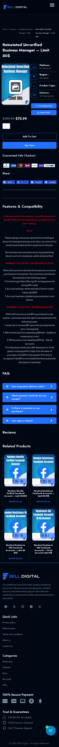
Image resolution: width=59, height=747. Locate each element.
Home (4, 29)
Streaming (7, 661)
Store (4, 673)
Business (13, 29)
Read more (48, 536)
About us (6, 640)
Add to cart (29, 136)
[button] (52, 5)
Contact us (7, 646)
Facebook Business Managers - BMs (26, 31)
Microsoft (6, 679)
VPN (4, 685)
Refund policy (8, 628)
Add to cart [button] (19, 481)
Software (6, 667)
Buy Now (29, 145)
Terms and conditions (12, 634)
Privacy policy (8, 622)
